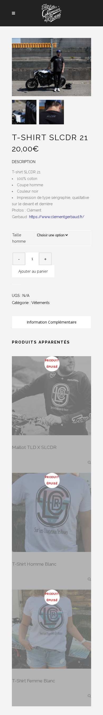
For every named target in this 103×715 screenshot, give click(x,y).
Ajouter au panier (33, 271)
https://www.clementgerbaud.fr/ (56, 217)
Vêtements (40, 303)
